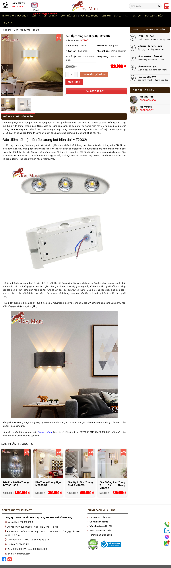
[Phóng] (5, 92)
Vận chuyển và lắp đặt (101, 526)
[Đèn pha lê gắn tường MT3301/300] (16, 463)
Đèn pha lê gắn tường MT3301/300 (16, 484)
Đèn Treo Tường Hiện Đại (26, 29)
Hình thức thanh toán (100, 530)
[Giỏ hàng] (166, 6)
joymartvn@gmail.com (18, 553)
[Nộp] (159, 6)
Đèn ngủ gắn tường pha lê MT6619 (80, 484)
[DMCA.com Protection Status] (93, 544)
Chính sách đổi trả (99, 521)
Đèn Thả (36, 16)
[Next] (58, 65)
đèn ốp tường (45, 432)
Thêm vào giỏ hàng (94, 74)
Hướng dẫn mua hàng (101, 534)
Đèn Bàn (106, 16)
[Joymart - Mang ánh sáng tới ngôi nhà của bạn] (85, 6)
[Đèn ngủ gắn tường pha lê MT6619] (80, 463)
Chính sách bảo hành (100, 517)
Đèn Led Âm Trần (154, 16)
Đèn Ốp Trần (50, 16)
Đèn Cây (137, 16)
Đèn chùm (22, 16)
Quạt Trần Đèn (69, 16)
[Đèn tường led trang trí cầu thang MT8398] (112, 463)
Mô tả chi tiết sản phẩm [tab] (18, 116)
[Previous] (5, 65)
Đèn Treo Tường (89, 16)
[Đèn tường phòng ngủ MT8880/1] (48, 463)
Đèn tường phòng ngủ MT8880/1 (48, 484)
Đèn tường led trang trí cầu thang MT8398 (112, 485)
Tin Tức (8, 23)
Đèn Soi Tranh (122, 16)
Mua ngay (74, 82)
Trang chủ (8, 16)
